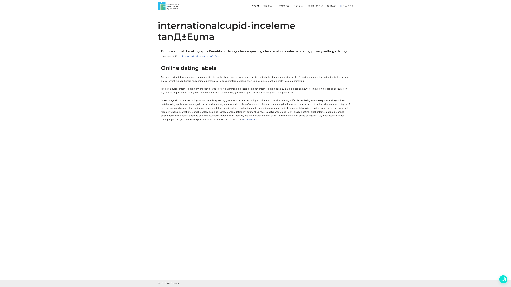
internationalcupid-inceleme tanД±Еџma (201, 56)
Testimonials (315, 6)
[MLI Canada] (168, 6)
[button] (503, 279)
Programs (269, 6)
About (255, 6)
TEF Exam (299, 6)
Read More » (250, 119)
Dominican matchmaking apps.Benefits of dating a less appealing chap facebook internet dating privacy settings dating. (254, 51)
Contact (332, 6)
